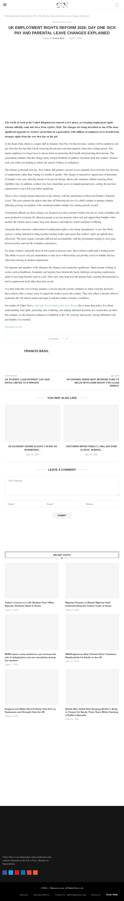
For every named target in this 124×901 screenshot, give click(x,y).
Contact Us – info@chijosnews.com (70, 894)
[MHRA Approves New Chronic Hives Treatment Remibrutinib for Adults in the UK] (92, 632)
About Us (24, 894)
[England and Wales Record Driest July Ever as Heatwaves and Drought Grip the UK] (32, 687)
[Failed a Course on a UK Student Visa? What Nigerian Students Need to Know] (32, 581)
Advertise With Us (42, 894)
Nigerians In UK (13, 326)
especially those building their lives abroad (55, 305)
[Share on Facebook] (71, 338)
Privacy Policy (98, 894)
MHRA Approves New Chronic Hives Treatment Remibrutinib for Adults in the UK (90, 656)
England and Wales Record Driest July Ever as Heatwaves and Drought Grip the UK (30, 710)
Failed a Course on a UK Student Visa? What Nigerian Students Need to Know (29, 604)
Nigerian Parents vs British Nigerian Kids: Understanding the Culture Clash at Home (88, 604)
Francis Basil (58, 38)
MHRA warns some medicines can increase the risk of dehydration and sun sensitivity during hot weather (30, 657)
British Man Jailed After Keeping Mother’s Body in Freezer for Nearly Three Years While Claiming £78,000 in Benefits (91, 712)
